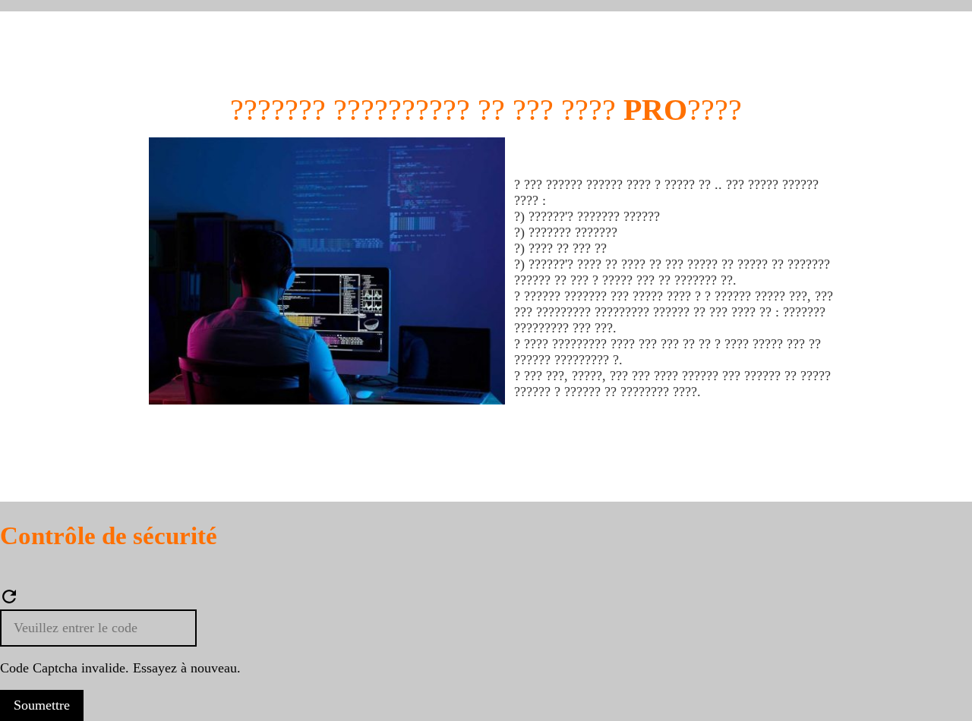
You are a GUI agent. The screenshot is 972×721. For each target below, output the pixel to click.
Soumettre (42, 705)
